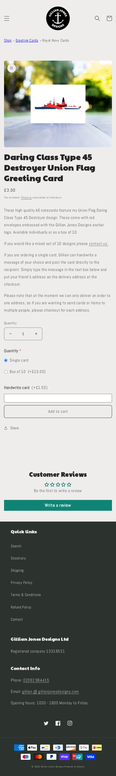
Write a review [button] (58, 505)
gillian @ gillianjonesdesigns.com (50, 691)
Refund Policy (21, 607)
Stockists (18, 558)
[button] (7, 18)
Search (16, 545)
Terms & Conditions (26, 594)
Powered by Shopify (74, 766)
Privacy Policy (21, 582)
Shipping (26, 197)
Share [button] (14, 427)
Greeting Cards (27, 40)
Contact (17, 619)
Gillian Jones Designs (52, 766)
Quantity (10, 323)
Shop (7, 40)
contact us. (98, 243)
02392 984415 (36, 680)
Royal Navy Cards (55, 40)
